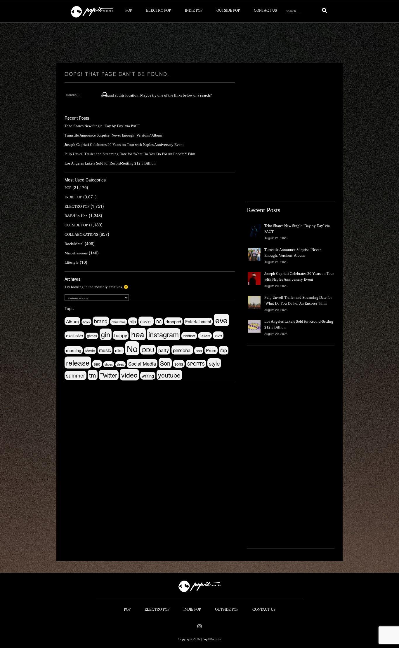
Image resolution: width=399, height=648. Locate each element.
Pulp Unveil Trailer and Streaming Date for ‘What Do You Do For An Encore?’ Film (130, 154)
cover (146, 321)
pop (199, 350)
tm (92, 375)
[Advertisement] (199, 43)
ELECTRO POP (158, 10)
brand (100, 321)
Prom (211, 350)
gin (105, 334)
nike (119, 350)
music (105, 350)
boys (86, 321)
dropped (173, 321)
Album (72, 321)
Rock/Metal (74, 244)
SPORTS (196, 364)
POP (128, 10)
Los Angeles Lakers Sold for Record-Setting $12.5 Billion (110, 163)
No (132, 348)
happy (120, 335)
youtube (169, 375)
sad (97, 364)
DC (159, 321)
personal (182, 350)
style (214, 363)
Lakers (205, 335)
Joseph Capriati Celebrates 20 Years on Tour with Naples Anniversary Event (124, 144)
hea (137, 334)
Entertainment (198, 321)
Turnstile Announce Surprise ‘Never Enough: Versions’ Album (113, 135)
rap (223, 350)
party (163, 350)
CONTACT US (265, 10)
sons (178, 364)
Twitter (108, 375)
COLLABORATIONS (81, 234)
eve (221, 320)
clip (133, 321)
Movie (90, 350)
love (218, 335)
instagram (163, 334)
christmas (119, 321)
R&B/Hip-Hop (76, 216)
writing (148, 376)
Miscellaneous (76, 253)
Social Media (142, 363)
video (129, 375)
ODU (148, 350)
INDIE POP (193, 10)
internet (189, 335)
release (78, 362)
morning (73, 350)
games (92, 335)
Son (165, 363)
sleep (120, 364)
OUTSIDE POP (228, 10)
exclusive (74, 335)
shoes (109, 364)
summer (75, 375)
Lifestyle (72, 262)
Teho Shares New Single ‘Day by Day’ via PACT (102, 126)
